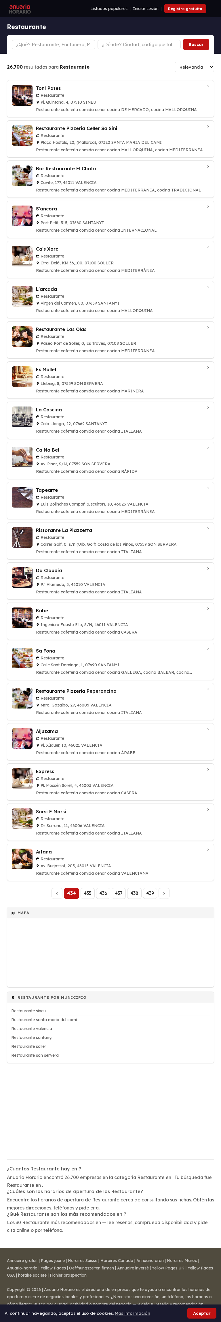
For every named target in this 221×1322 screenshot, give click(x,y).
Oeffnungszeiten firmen (91, 1268)
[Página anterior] (57, 893)
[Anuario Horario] (19, 8)
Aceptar (202, 1313)
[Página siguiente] (164, 893)
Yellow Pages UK (168, 1268)
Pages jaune (53, 1260)
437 (119, 893)
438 (134, 893)
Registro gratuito (185, 8)
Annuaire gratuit (22, 1260)
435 (88, 893)
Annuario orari (150, 1260)
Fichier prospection (68, 1275)
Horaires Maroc (182, 1260)
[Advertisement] (110, 1107)
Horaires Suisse (82, 1260)
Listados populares (108, 8)
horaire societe (32, 1275)
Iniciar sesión (146, 8)
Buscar (196, 44)
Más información (132, 1313)
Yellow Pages (53, 1268)
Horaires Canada (116, 1260)
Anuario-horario (22, 1268)
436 (103, 893)
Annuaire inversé (133, 1268)
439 (150, 893)
